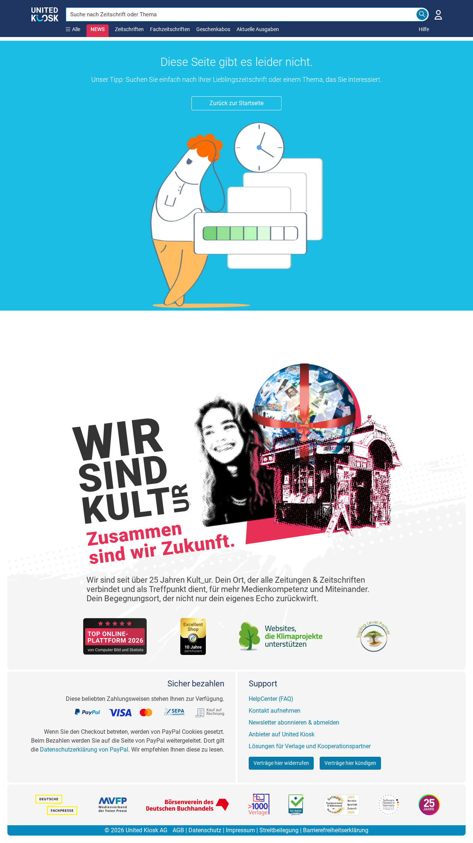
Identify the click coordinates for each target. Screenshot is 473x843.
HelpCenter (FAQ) (271, 698)
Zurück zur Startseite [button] (236, 103)
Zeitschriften (129, 29)
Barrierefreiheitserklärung (335, 830)
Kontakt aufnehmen (274, 710)
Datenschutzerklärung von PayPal (84, 749)
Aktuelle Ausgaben (257, 29)
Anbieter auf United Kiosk (281, 734)
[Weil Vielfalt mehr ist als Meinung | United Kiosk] (44, 13)
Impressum (240, 830)
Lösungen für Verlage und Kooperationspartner (310, 746)
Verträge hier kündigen (350, 763)
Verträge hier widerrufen (281, 763)
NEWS (98, 29)
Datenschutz (204, 830)
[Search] (422, 14)
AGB (178, 830)
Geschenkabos (213, 29)
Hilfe (424, 29)
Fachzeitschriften (170, 29)
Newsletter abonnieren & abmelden (294, 722)
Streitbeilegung (279, 830)
